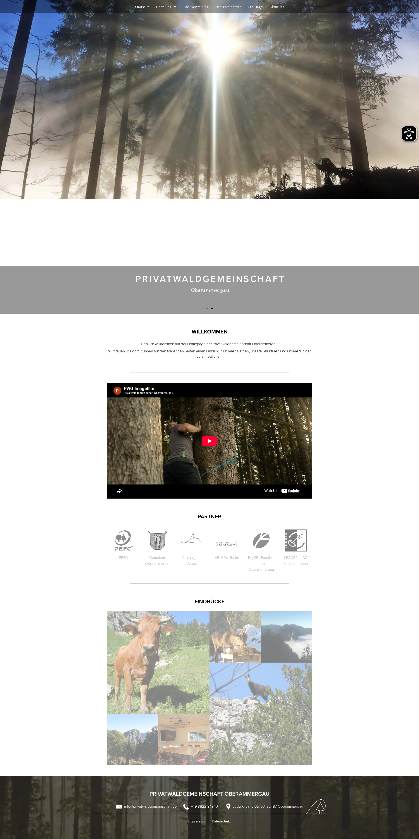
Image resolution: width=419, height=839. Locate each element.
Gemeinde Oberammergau (157, 560)
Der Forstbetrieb (228, 6)
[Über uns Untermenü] (175, 6)
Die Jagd (255, 6)
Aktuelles (276, 6)
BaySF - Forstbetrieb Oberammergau (261, 563)
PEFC (123, 557)
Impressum (196, 821)
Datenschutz (221, 821)
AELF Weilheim (227, 557)
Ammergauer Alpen (192, 560)
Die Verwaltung (196, 6)
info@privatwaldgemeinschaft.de (150, 806)
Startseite (142, 6)
